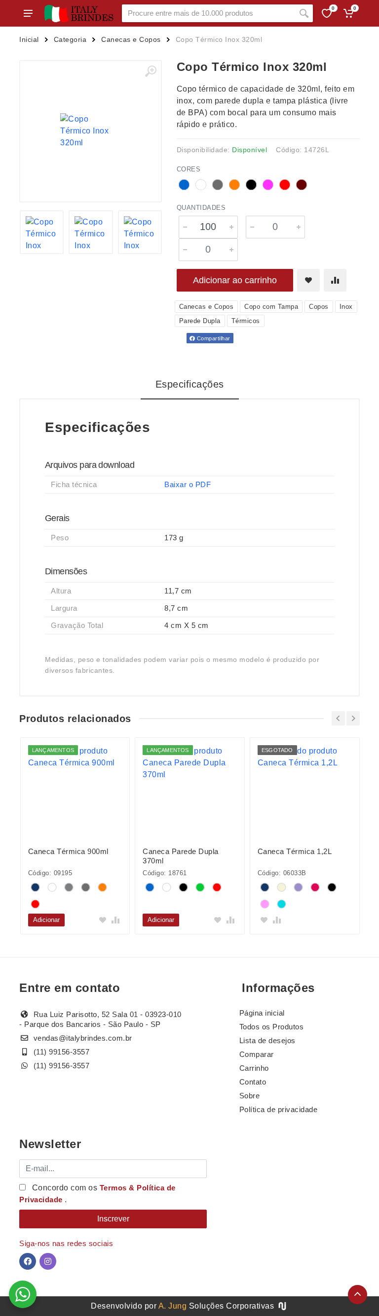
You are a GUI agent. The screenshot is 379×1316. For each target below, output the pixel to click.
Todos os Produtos (271, 1026)
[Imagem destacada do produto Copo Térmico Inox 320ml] (90, 131)
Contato (252, 1082)
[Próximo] (353, 718)
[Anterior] (338, 718)
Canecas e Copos (131, 39)
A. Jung (172, 1306)
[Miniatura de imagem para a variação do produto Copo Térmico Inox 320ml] (42, 232)
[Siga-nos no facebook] (27, 1261)
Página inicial (262, 1013)
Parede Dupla (200, 321)
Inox (346, 306)
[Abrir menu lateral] (28, 13)
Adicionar (46, 919)
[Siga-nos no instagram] (47, 1261)
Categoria (70, 39)
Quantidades (201, 207)
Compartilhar (212, 338)
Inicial (29, 39)
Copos (319, 306)
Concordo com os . (97, 1194)
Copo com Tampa (271, 306)
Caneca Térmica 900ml (68, 851)
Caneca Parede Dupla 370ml (181, 856)
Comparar (256, 1054)
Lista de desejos (267, 1040)
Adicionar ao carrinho (235, 280)
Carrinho (254, 1068)
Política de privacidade (278, 1109)
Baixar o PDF (187, 484)
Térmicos (245, 321)
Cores (189, 169)
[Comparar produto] (335, 280)
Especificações (189, 384)
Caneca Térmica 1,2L (295, 851)
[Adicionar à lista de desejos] (308, 280)
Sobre (249, 1095)
